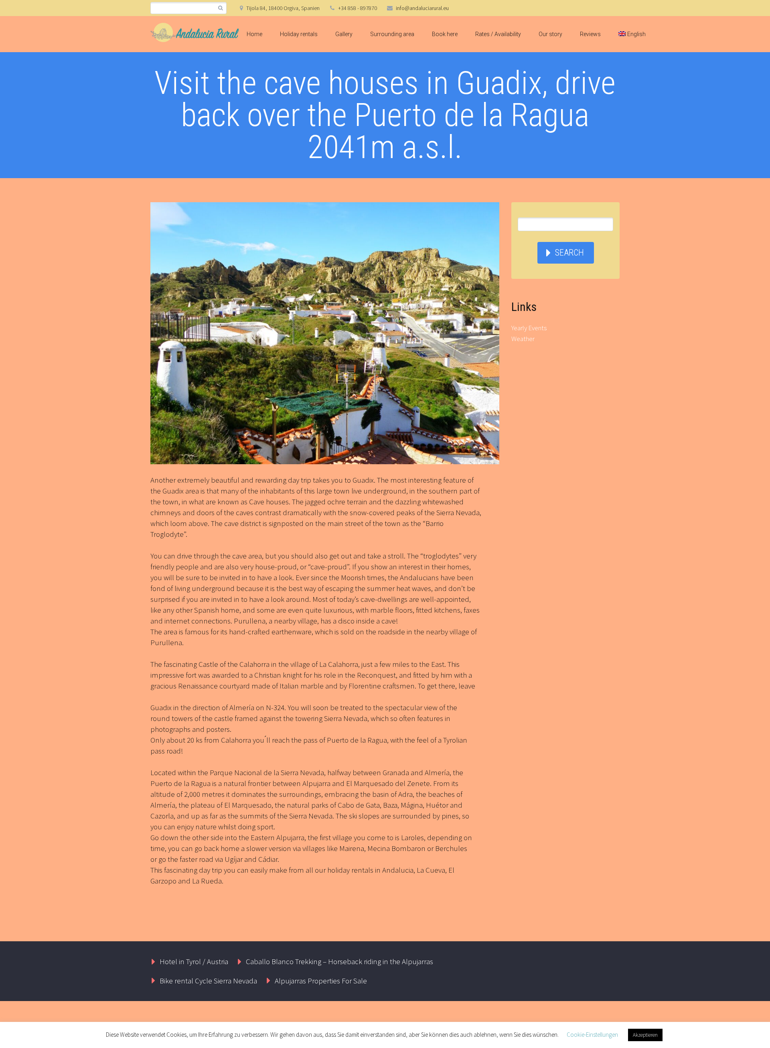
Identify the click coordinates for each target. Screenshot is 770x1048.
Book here (445, 34)
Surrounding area (392, 34)
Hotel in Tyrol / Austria (194, 961)
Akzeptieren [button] (645, 1035)
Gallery (344, 34)
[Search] (220, 8)
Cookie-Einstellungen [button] (592, 1034)
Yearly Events (529, 327)
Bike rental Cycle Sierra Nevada (208, 980)
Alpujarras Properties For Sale (321, 980)
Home (254, 34)
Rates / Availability (498, 34)
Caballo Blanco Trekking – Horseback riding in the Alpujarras (339, 961)
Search (569, 253)
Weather (523, 338)
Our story (550, 34)
